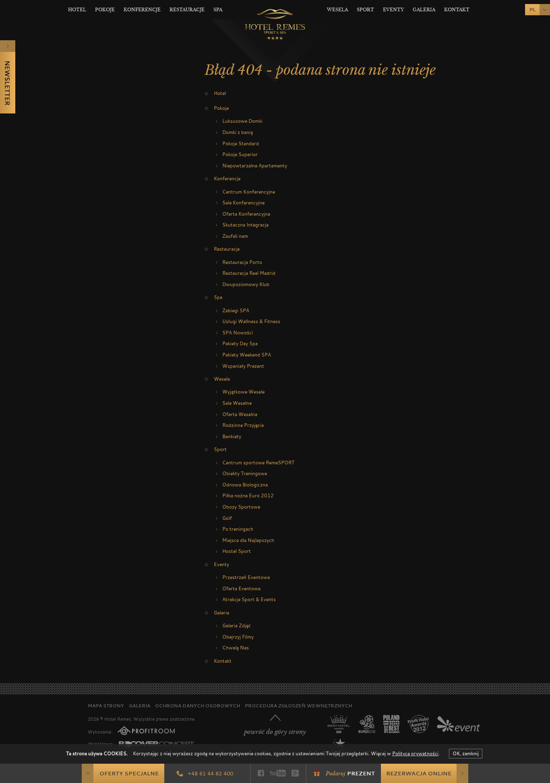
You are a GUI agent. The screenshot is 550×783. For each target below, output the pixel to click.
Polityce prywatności (415, 753)
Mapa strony (106, 705)
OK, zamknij (466, 753)
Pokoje (105, 9)
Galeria (424, 9)
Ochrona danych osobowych (197, 705)
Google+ (295, 773)
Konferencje (142, 9)
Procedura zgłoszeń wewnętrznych (298, 705)
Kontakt (456, 9)
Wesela (337, 9)
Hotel (77, 9)
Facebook (261, 773)
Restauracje (187, 9)
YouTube (278, 773)
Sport (365, 9)
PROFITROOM (146, 730)
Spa (217, 9)
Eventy (393, 9)
